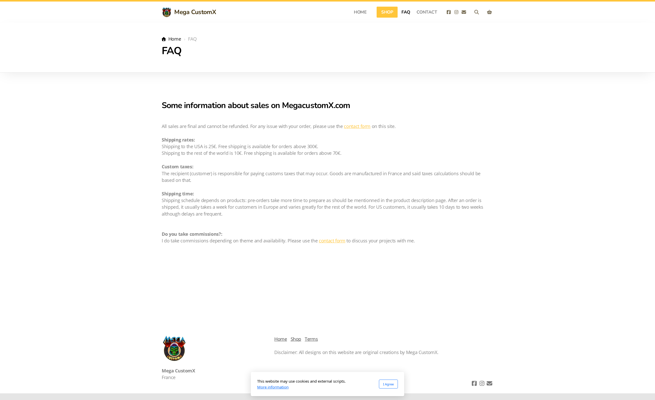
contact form (357, 126)
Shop (296, 339)
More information (273, 387)
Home (174, 39)
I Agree (388, 384)
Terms (311, 339)
